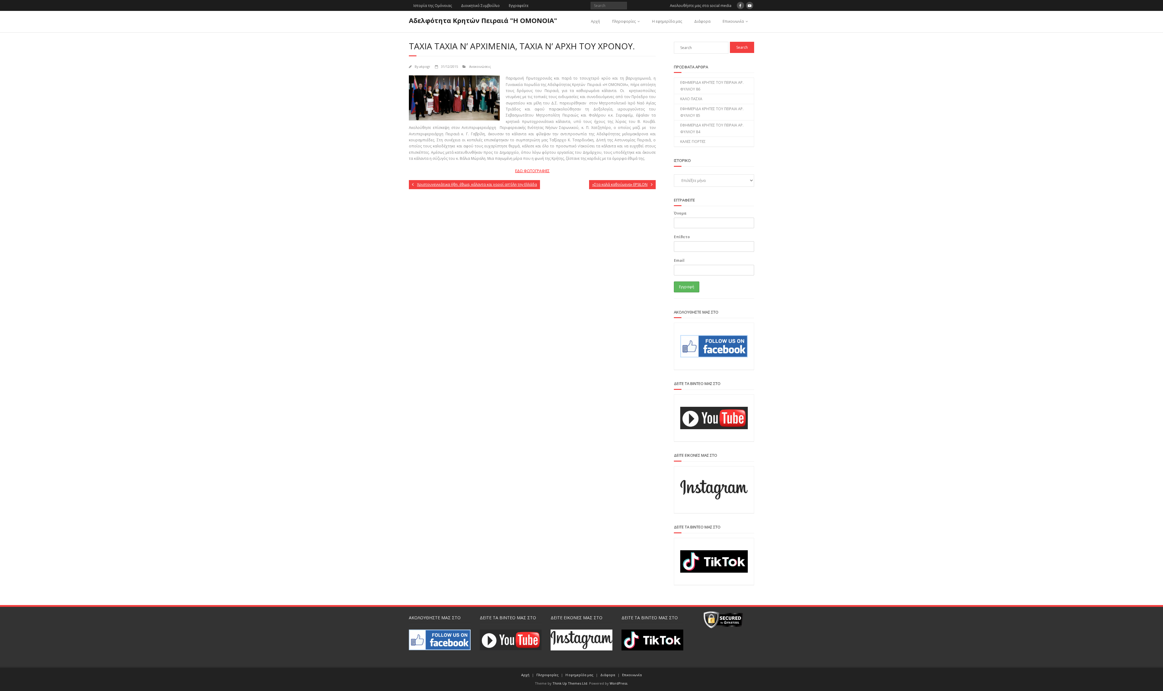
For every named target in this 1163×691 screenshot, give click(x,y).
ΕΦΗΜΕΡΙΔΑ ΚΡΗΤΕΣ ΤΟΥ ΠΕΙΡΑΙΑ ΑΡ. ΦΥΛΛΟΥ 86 (712, 86)
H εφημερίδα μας (667, 21)
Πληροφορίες (624, 21)
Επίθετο (682, 236)
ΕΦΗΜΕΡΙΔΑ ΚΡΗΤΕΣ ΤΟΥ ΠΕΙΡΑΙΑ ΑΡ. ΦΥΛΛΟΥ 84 (712, 128)
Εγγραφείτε (518, 5)
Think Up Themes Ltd (569, 683)
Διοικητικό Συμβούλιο (480, 5)
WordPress (618, 683)
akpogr (424, 66)
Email (679, 260)
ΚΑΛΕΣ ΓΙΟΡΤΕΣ (693, 141)
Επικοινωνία (733, 21)
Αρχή (595, 21)
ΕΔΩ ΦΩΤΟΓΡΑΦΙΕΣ (532, 170)
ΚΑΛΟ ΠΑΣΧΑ (691, 98)
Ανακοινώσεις (480, 66)
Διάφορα (702, 21)
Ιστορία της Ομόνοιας (432, 5)
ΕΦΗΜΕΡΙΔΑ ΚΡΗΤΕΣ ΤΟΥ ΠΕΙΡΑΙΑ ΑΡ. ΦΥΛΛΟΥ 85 (712, 112)
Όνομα (680, 213)
